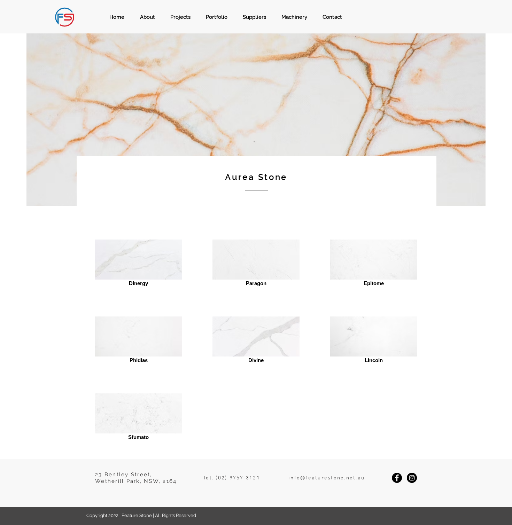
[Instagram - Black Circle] (412, 478)
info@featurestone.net (322, 478)
